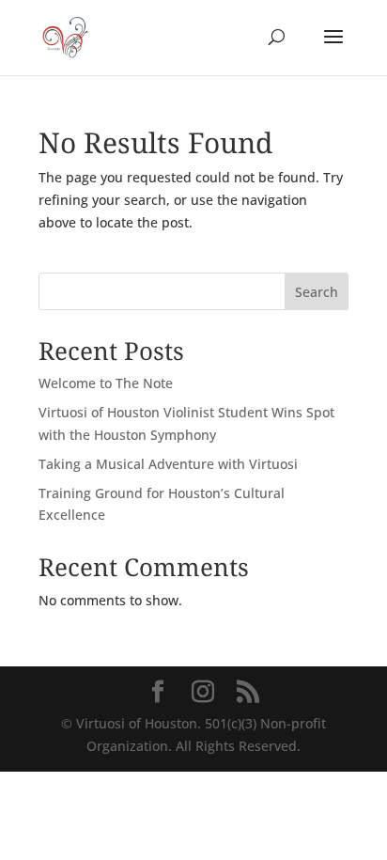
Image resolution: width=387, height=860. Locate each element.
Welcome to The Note (106, 383)
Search (316, 292)
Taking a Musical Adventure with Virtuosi (168, 464)
